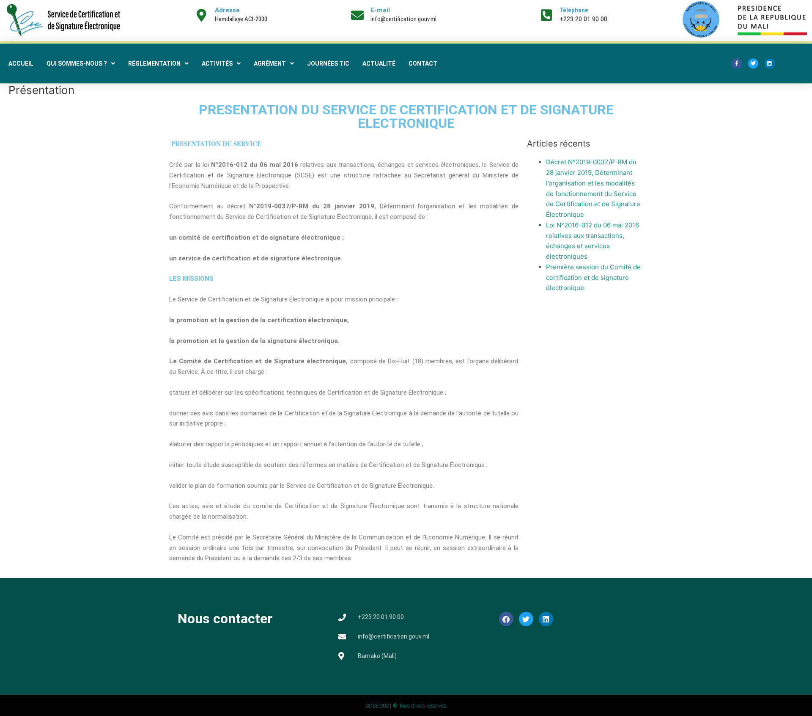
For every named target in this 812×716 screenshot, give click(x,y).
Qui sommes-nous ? (77, 63)
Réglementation (154, 63)
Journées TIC (328, 63)
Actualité (378, 63)
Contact (423, 63)
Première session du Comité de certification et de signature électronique (593, 277)
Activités (217, 63)
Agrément (270, 63)
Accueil (20, 63)
